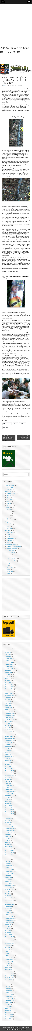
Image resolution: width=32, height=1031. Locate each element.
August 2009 (8, 980)
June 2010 (8, 965)
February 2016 (9, 867)
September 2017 (9, 834)
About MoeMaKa (9, 485)
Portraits (8, 503)
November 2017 (9, 830)
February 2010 (9, 971)
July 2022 (7, 748)
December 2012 (9, 918)
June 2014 (8, 894)
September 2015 (9, 875)
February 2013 (9, 914)
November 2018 (9, 814)
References (8, 556)
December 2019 (9, 789)
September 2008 (9, 1000)
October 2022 (9, 742)
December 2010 (9, 959)
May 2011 (7, 949)
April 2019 (8, 803)
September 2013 (9, 904)
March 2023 (8, 732)
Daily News (8, 522)
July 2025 (7, 674)
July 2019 (7, 797)
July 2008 (7, 1004)
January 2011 (9, 957)
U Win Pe (9, 554)
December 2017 (9, 828)
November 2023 (9, 715)
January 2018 (9, 826)
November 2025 (9, 666)
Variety (7, 565)
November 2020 (9, 773)
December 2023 (9, 713)
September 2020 (9, 775)
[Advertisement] (16, 594)
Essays (8, 534)
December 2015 (9, 871)
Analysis (8, 509)
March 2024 (8, 707)
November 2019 (9, 791)
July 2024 (7, 699)
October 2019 (9, 793)
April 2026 (8, 656)
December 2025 (9, 664)
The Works (9, 489)
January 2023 (9, 736)
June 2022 (8, 750)
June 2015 (8, 879)
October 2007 (9, 1014)
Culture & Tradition (11, 559)
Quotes (8, 573)
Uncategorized (9, 563)
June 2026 (8, 652)
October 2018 (9, 816)
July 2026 (7, 650)
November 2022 (9, 740)
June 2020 (8, 779)
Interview (8, 513)
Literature (7, 530)
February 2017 (9, 848)
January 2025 (9, 687)
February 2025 (9, 685)
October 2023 (9, 717)
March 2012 (8, 935)
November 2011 (9, 939)
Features (4, 74)
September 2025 (9, 670)
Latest (8, 526)
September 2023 (9, 719)
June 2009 (8, 984)
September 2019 (9, 795)
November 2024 (9, 691)
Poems (8, 536)
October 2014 (9, 887)
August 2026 (8, 648)
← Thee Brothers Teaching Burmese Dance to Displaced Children (7, 438)
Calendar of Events (11, 548)
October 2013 (9, 902)
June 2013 (8, 908)
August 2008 (8, 1002)
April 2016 (8, 863)
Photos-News (10, 520)
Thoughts (9, 540)
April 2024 (8, 705)
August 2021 (8, 760)
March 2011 (8, 953)
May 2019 (8, 801)
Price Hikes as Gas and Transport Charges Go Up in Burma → (23, 437)
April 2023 (8, 730)
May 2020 (8, 781)
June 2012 (8, 928)
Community (8, 491)
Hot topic (8, 524)
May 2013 (8, 910)
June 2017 (8, 840)
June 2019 (8, 799)
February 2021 (9, 769)
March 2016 (8, 865)
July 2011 (7, 947)
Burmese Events (10, 493)
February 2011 (9, 955)
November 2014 (9, 885)
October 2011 (9, 941)
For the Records (10, 561)
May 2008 (8, 1008)
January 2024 (9, 711)
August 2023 (8, 721)
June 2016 (8, 859)
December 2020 (9, 771)
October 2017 (9, 832)
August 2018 (8, 818)
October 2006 (9, 1016)
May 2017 (8, 842)
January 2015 (9, 883)
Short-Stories (10, 538)
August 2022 (8, 746)
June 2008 (8, 1006)
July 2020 (7, 777)
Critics (8, 569)
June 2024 (8, 701)
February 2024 (9, 709)
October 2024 (9, 693)
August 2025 (8, 672)
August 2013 (8, 906)
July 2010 (7, 963)
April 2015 (8, 881)
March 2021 (8, 767)
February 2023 (9, 734)
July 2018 (7, 820)
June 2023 (8, 726)
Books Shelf (9, 532)
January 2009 (9, 994)
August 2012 (8, 924)
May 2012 (8, 930)
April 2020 (8, 783)
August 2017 (8, 836)
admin (4, 85)
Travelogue (9, 505)
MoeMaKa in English (15, 1027)
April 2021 (8, 764)
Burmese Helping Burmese (13, 546)
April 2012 (8, 933)
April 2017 (8, 844)
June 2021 (8, 762)
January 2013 (9, 916)
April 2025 (8, 680)
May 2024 (8, 703)
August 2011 (8, 945)
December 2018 (9, 812)
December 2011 (9, 937)
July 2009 (7, 982)
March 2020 (8, 785)
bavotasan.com (23, 1029)
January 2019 (9, 810)
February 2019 (9, 808)
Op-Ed (8, 518)
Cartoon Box (9, 567)
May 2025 (8, 678)
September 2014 (9, 889)
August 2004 (8, 1019)
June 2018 (8, 822)
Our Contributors (9, 550)
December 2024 (9, 689)
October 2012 (9, 922)
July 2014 (7, 891)
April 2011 (8, 951)
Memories (9, 499)
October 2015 (9, 873)
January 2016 (9, 869)
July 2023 (7, 723)
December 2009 (9, 973)
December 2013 (9, 900)
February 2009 (9, 992)
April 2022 (8, 754)
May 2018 (8, 824)
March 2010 (8, 969)
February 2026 (9, 660)
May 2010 (8, 967)
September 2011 (9, 943)
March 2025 (8, 682)
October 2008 (9, 998)
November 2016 (9, 853)
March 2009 (8, 990)
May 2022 (8, 752)
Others (8, 501)
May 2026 (8, 654)
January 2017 (9, 851)
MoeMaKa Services (10, 544)
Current (7, 507)
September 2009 (9, 978)
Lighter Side (9, 571)
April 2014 (8, 896)
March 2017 (8, 846)
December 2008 (9, 996)
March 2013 (8, 912)
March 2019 (8, 805)
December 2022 (9, 738)
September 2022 (9, 744)
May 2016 (8, 861)
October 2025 (9, 668)
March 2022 (8, 756)
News (7, 515)
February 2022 (9, 758)
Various (8, 542)
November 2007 (9, 1012)
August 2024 (8, 697)
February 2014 (9, 898)
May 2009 (8, 986)
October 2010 (9, 961)
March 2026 (8, 658)
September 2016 (9, 857)
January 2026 (9, 662)
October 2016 (9, 855)
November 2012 (9, 920)
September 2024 (9, 695)
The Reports (9, 487)
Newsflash (9, 528)
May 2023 (8, 728)
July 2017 (7, 838)
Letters (8, 497)
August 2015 (8, 877)
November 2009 (9, 976)
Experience (9, 495)
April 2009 (8, 988)
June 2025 (8, 676)
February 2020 (9, 787)
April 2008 (8, 1010)
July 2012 (7, 926)
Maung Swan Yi (10, 552)
